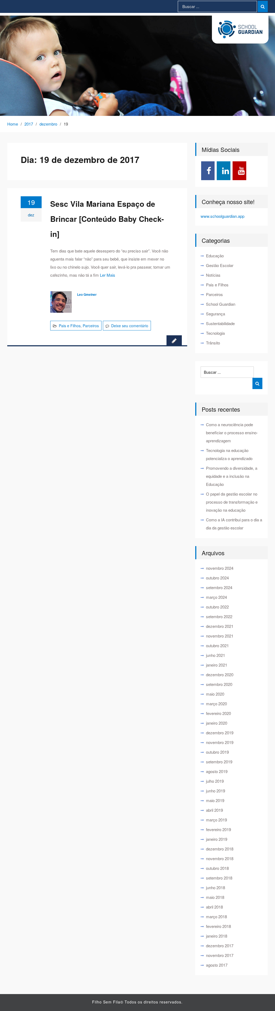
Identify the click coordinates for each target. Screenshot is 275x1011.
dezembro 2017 (219, 945)
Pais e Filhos (70, 325)
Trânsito (213, 343)
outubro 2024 (217, 578)
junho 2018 (215, 887)
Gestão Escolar (219, 265)
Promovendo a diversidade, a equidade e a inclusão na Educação (231, 476)
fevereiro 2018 (218, 926)
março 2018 (216, 916)
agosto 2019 (216, 771)
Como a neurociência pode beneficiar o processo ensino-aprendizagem (232, 432)
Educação (215, 255)
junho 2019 (215, 790)
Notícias (213, 275)
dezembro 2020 (219, 674)
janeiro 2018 (216, 936)
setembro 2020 (219, 684)
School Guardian (220, 304)
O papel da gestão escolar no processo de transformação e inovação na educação (232, 502)
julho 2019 (215, 781)
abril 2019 (214, 810)
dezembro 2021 (219, 626)
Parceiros (91, 325)
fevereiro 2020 (218, 713)
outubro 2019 (217, 752)
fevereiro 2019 (218, 829)
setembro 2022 (219, 616)
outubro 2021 (217, 645)
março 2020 (216, 703)
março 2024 (216, 597)
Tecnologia (215, 333)
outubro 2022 (217, 607)
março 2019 (216, 820)
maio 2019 (215, 800)
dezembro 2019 (219, 732)
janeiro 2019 (216, 839)
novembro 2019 (219, 742)
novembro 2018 (219, 858)
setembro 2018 (219, 878)
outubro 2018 (217, 868)
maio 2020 (215, 694)
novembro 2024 (219, 568)
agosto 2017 (216, 965)
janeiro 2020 (216, 723)
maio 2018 (215, 897)
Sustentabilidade (220, 323)
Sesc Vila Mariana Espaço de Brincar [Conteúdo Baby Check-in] (107, 218)
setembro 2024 (219, 587)
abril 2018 (214, 907)
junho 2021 (215, 655)
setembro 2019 (219, 761)
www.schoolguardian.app (222, 216)
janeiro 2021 (216, 665)
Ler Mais (107, 275)
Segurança (215, 313)
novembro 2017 (219, 955)
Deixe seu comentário (129, 325)
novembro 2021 (219, 636)
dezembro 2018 (219, 849)
